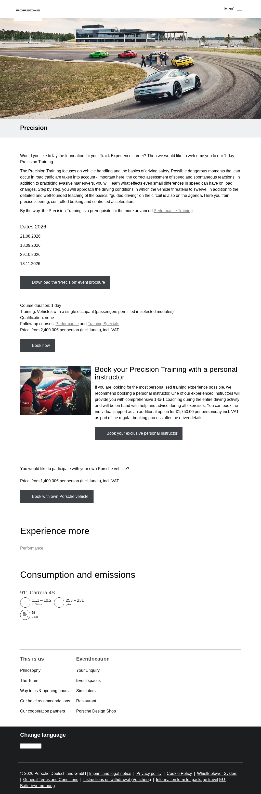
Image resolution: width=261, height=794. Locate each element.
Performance (67, 324)
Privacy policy (149, 773)
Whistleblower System (217, 773)
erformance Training (174, 211)
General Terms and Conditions (50, 779)
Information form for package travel (187, 779)
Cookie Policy (179, 773)
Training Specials (103, 324)
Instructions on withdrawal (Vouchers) (117, 779)
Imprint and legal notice (110, 773)
